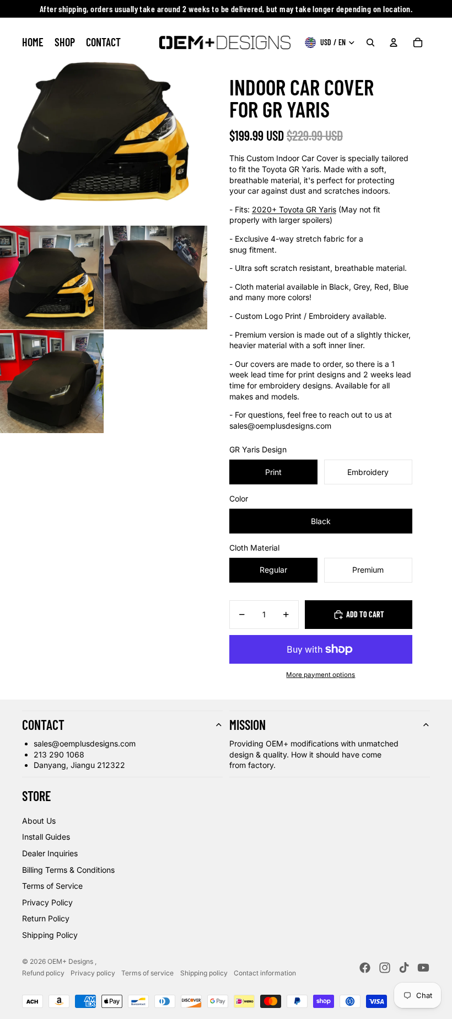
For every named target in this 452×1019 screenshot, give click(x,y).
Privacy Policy (47, 902)
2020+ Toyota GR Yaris (294, 209)
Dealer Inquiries (50, 853)
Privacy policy (93, 973)
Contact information (265, 973)
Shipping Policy (50, 935)
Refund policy (43, 973)
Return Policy (45, 918)
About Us (39, 820)
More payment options (320, 675)
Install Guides (46, 836)
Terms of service (147, 973)
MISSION (247, 725)
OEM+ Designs (71, 961)
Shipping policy (204, 973)
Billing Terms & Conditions (68, 869)
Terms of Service (52, 885)
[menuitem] (33, 42)
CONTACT (43, 725)
